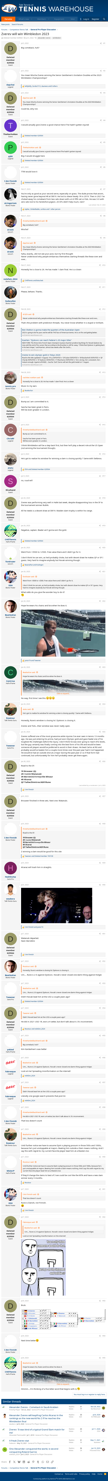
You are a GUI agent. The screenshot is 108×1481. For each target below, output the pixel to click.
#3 (104, 93)
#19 (103, 525)
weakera (12, 1424)
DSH (98, 1431)
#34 (103, 1008)
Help (93, 1474)
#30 (103, 885)
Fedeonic (12, 1443)
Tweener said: (28, 1013)
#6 (104, 167)
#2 (104, 71)
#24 (103, 704)
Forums (8, 19)
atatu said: (27, 709)
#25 (103, 732)
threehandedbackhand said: (34, 221)
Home (99, 1474)
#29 (103, 863)
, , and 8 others (41, 86)
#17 (103, 476)
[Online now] (10, 558)
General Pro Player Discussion (43, 1410)
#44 (103, 1336)
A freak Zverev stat (19, 1440)
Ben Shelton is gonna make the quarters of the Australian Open (51, 329)
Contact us (59, 1474)
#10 (103, 265)
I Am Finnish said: (29, 1194)
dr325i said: (27, 314)
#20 (103, 547)
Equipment (59, 19)
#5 (104, 142)
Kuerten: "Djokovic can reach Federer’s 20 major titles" (47, 340)
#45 (103, 1358)
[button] (31, 19)
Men (73, 19)
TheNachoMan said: (30, 147)
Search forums (17, 24)
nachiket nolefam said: (31, 377)
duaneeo (97, 1442)
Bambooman (95, 1409)
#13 (103, 372)
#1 (104, 43)
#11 (103, 287)
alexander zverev (44, 38)
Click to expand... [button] (63, 693)
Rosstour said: (28, 966)
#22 (103, 601)
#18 (103, 498)
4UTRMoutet (95, 1417)
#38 (103, 1107)
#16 (103, 454)
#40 (103, 1157)
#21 (103, 571)
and (34, 281)
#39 (103, 1129)
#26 (103, 761)
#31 (103, 934)
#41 (103, 1189)
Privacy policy (84, 1474)
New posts (5, 24)
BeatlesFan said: (29, 672)
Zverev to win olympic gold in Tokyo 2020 (41, 355)
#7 (104, 189)
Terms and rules (71, 1474)
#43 (103, 1301)
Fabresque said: (29, 1222)
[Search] (104, 19)
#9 (104, 238)
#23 (103, 667)
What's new (24, 19)
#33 (103, 983)
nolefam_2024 (14, 1454)
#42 (103, 1217)
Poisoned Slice (95, 1450)
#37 (103, 1082)
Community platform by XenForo (54, 1479)
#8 (104, 216)
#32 (103, 961)
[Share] (100, 43)
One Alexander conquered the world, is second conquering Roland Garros (33, 1450)
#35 (103, 1035)
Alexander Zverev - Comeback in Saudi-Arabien (33, 1407)
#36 (103, 1058)
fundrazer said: (28, 576)
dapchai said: (28, 98)
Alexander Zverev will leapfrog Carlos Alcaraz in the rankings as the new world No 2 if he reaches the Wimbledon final (36, 1418)
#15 (103, 425)
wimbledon (57, 38)
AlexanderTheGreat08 (17, 1435)
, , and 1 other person (42, 209)
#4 (104, 120)
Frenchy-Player (14, 1410)
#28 (103, 824)
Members (41, 19)
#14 (103, 397)
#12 (103, 309)
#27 (103, 796)
